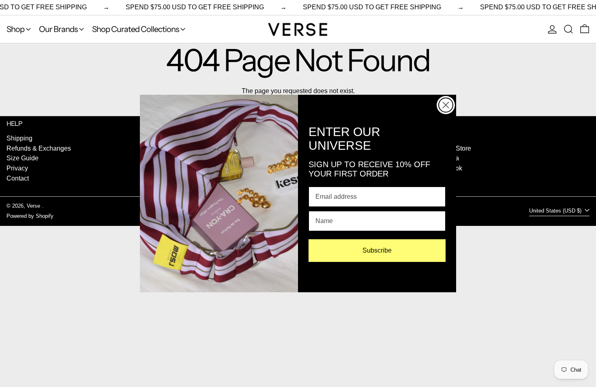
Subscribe (377, 250)
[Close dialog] (446, 105)
